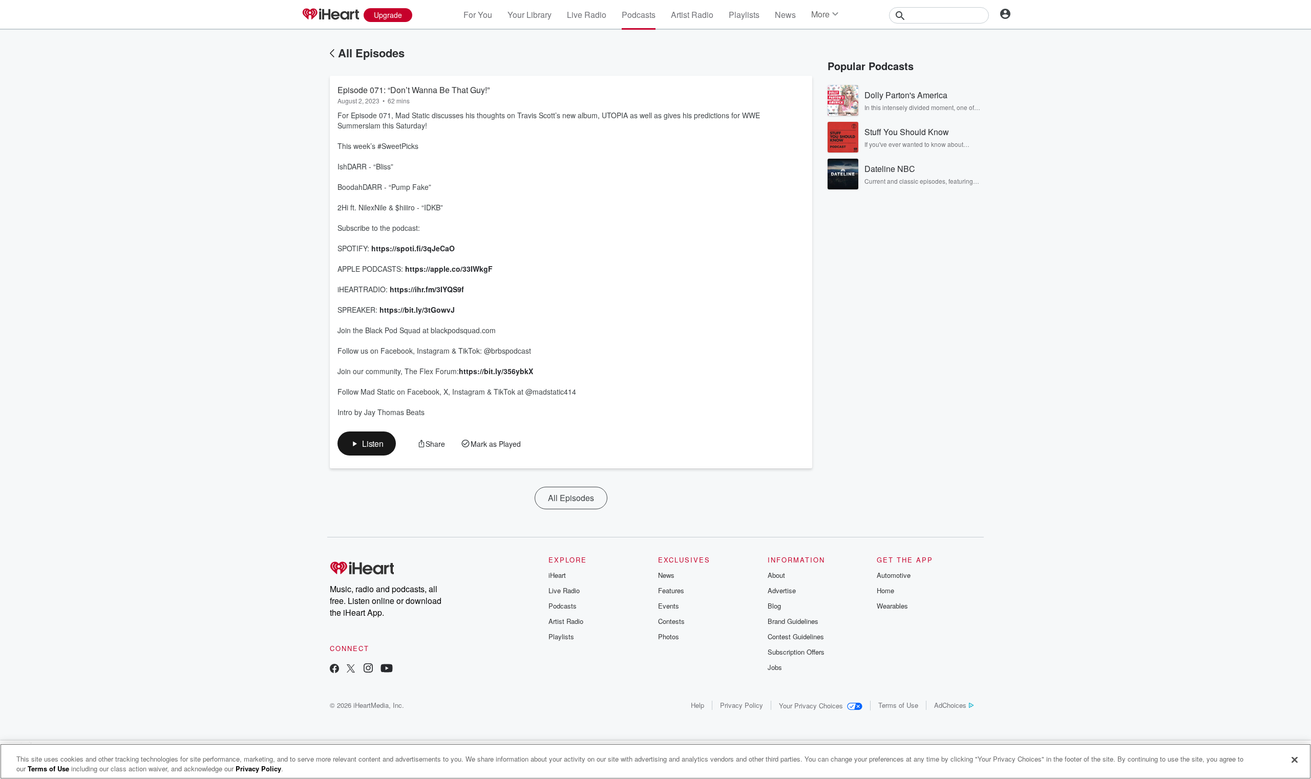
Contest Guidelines (796, 636)
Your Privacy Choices (811, 705)
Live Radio (586, 14)
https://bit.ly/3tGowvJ (417, 310)
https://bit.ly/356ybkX (496, 371)
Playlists (744, 14)
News (785, 14)
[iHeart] (330, 15)
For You (477, 14)
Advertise (782, 590)
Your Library (530, 14)
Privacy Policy (741, 705)
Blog (774, 606)
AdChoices (950, 705)
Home (885, 590)
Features (671, 590)
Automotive (894, 575)
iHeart (557, 575)
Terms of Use (898, 705)
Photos (668, 636)
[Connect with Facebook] (334, 669)
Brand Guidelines (793, 621)
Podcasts (639, 14)
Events (668, 606)
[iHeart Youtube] (386, 669)
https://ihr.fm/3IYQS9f (427, 289)
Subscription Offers (796, 652)
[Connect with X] (351, 669)
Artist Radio (692, 14)
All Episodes (371, 53)
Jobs (775, 667)
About (776, 575)
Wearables (892, 606)
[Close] (1294, 760)
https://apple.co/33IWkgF (449, 269)
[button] (366, 443)
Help (697, 705)
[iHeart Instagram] (368, 669)
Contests (671, 621)
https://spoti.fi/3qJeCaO (413, 248)
